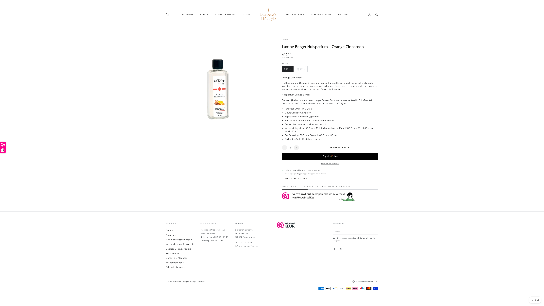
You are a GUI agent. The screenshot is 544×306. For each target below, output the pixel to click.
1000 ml (301, 69)
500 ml (287, 69)
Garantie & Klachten (176, 257)
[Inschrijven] (376, 231)
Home (284, 39)
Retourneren (173, 253)
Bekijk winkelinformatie (296, 178)
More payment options (330, 163)
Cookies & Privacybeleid (178, 248)
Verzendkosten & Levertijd (180, 244)
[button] (167, 14)
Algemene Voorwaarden (179, 239)
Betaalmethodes (175, 262)
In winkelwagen (340, 148)
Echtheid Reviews (175, 267)
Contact (170, 230)
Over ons (171, 235)
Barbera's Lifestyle (181, 281)
